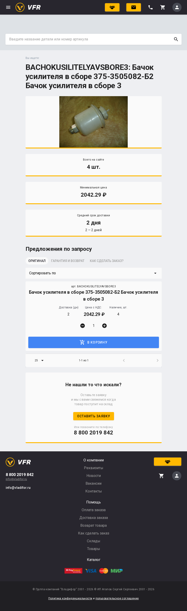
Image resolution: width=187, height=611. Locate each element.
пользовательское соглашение (117, 598)
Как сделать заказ (93, 533)
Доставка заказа (93, 518)
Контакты (93, 491)
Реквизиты (93, 468)
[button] (93, 273)
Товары (93, 549)
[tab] (37, 262)
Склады (93, 541)
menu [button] (8, 7)
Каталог (93, 560)
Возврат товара (93, 525)
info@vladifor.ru (16, 479)
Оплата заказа (94, 510)
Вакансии (93, 483)
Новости (93, 475)
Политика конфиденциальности (70, 598)
